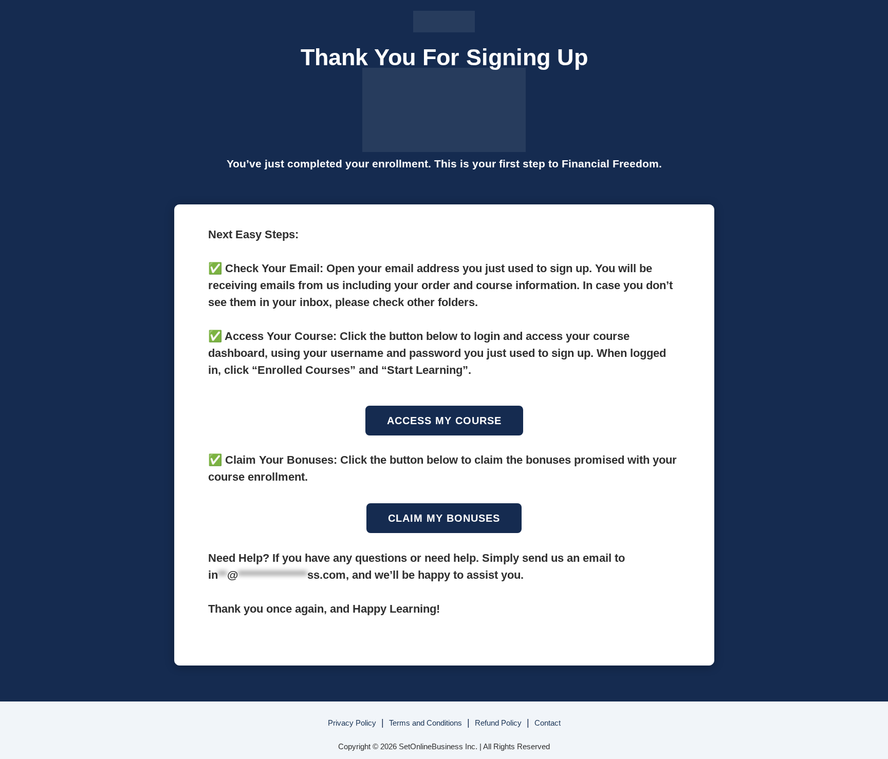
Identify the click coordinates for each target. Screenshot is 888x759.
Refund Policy (498, 722)
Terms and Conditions (425, 722)
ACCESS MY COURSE (444, 420)
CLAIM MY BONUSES (444, 518)
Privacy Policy (352, 722)
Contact (547, 722)
